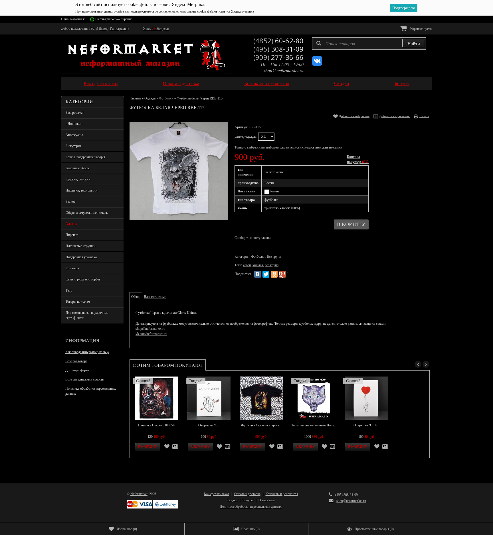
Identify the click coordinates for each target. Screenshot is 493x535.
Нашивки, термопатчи (81, 190)
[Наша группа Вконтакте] (317, 65)
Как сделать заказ (101, 83)
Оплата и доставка (181, 83)
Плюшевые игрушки (80, 246)
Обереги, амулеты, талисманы (87, 213)
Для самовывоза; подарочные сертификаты (87, 315)
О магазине (266, 500)
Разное (70, 202)
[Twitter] (265, 274)
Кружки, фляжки (78, 179)
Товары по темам (78, 302)
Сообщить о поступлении (252, 238)
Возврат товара (76, 361)
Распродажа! (75, 113)
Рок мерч (72, 268)
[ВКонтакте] (257, 274)
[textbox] (369, 43)
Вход (104, 28)
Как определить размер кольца (87, 352)
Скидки (341, 83)
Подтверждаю (403, 8)
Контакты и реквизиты (266, 83)
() (127, 529)
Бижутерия (73, 146)
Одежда (71, 224)
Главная (135, 98)
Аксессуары (74, 135)
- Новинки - (74, 124)
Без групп (274, 257)
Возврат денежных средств (84, 379)
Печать (424, 116)
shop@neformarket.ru (284, 70)
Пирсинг (72, 235)
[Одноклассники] (274, 274)
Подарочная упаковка (81, 257)
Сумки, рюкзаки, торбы (83, 279)
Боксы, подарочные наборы (85, 157)
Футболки (166, 98)
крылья (257, 265)
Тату (69, 290)
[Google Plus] (282, 274)
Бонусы (402, 83)
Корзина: (420, 29)
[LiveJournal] (290, 274)
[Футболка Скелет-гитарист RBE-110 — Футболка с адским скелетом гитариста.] (261, 398)
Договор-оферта (77, 370)
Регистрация (119, 28)
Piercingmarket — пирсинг (113, 19)
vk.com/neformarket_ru (151, 334)
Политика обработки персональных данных (90, 391)
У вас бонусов (156, 28)
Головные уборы (78, 168)
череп (247, 265)
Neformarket (139, 494)
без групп (271, 265)
